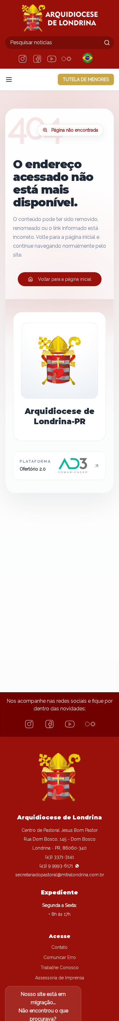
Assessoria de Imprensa (59, 977)
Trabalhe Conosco (60, 967)
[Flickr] (66, 59)
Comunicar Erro (59, 957)
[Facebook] (37, 59)
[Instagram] (23, 59)
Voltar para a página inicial (64, 279)
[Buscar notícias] (107, 42)
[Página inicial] (60, 18)
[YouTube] (52, 59)
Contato (59, 947)
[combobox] (59, 42)
